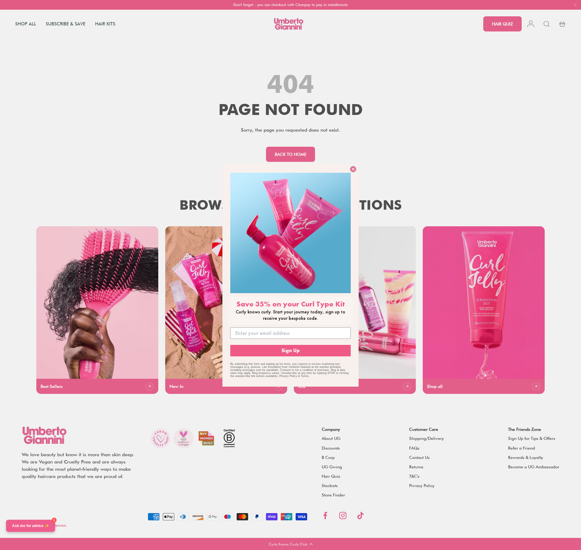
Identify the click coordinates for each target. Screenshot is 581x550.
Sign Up (290, 350)
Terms (305, 376)
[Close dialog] (353, 169)
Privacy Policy (288, 376)
